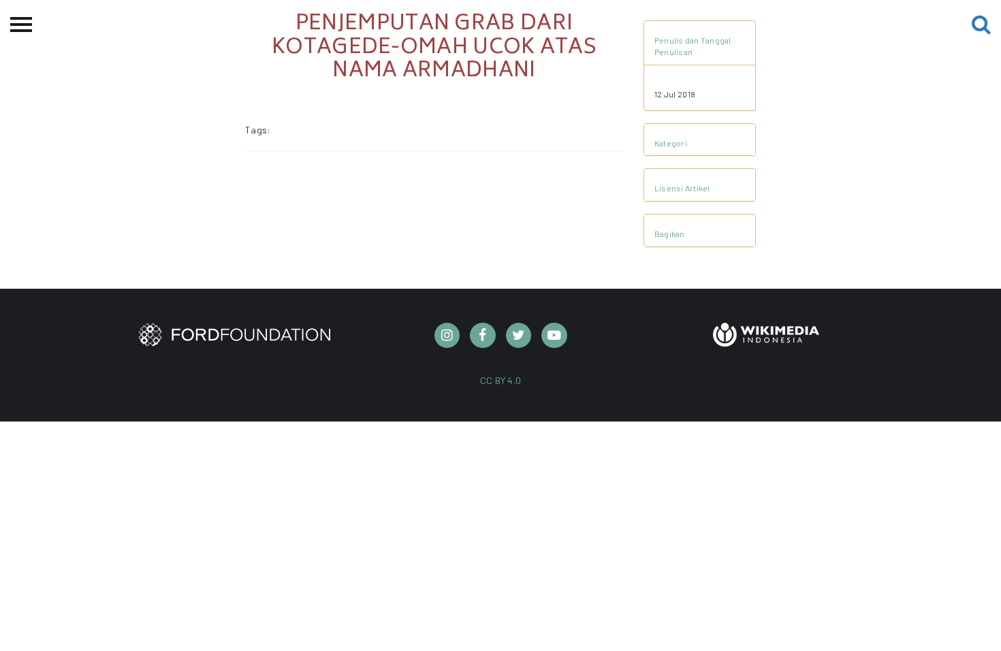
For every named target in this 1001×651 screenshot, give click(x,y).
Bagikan (669, 233)
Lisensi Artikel (682, 188)
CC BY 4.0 (501, 380)
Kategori (670, 143)
